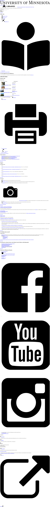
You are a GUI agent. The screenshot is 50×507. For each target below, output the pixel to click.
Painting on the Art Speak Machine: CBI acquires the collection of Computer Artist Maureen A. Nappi (13, 227)
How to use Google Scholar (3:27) (12, 156)
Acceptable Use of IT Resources (3, 453)
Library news (2, 215)
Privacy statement (3, 256)
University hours (16, 81)
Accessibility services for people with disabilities (7, 246)
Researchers (4, 238)
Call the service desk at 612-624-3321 (4, 153)
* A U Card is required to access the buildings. (5, 97)
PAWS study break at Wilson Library (6, 171)
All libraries (14, 97)
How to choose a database (3, 160)
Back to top (1, 161)
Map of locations (4, 99)
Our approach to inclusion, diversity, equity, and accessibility (8, 243)
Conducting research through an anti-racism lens (7, 244)
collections (36, 209)
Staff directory (3, 258)
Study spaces (6, 151)
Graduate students (5, 237)
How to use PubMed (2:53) (11, 158)
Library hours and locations (5, 251)
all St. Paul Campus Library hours (15, 95)
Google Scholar (3, 156)
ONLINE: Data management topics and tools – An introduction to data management (11, 169)
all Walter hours (14, 84)
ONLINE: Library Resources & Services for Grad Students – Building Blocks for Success (11, 176)
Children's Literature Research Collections (30, 213)
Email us (2, 440)
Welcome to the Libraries (4, 235)
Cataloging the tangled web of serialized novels (6, 218)
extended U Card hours (14, 91)
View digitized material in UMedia (4, 211)
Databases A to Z (5, 17)
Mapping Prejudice (4, 247)
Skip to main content (2, 0)
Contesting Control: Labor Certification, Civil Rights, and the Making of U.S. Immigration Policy (12, 225)
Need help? (1, 12)
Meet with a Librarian (5, 203)
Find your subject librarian (3, 204)
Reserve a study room (4, 152)
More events (1, 177)
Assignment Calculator (5, 181)
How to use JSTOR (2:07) (14, 157)
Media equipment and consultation (23, 200)
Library (6, 81)
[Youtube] (26, 373)
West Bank (8, 88)
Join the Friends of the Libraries (5, 433)
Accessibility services (4, 255)
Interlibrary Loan (7, 21)
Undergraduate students (5, 236)
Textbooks (4, 18)
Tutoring (3, 180)
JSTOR (2, 157)
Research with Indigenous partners (5, 245)
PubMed (2, 158)
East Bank (8, 92)
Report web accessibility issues (11, 453)
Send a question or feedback (3, 451)
